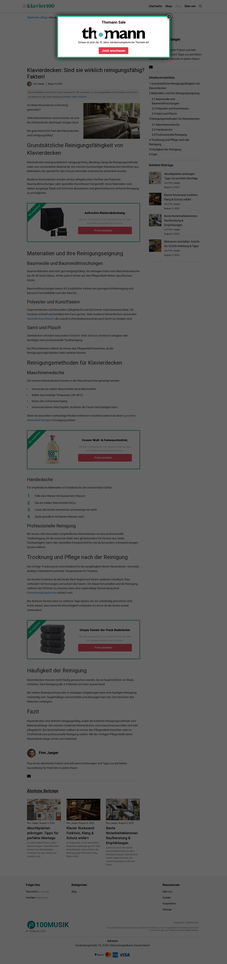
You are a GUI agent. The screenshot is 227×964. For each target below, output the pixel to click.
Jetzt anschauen (113, 51)
